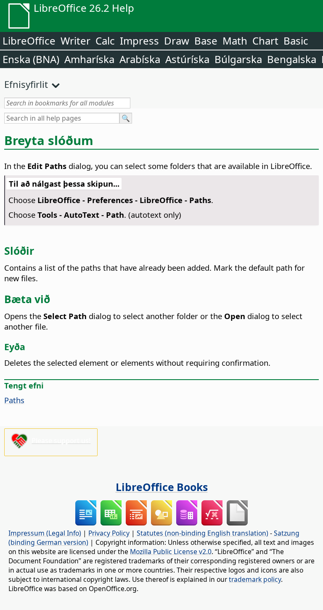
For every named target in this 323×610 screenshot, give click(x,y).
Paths (14, 400)
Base (205, 41)
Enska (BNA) (31, 59)
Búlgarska (238, 59)
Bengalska (291, 59)
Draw (176, 41)
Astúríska (187, 59)
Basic (295, 41)
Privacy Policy (109, 533)
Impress (139, 41)
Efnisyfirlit (26, 84)
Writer (75, 41)
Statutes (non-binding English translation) (202, 533)
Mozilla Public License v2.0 (171, 551)
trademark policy (255, 579)
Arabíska (139, 59)
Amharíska (89, 59)
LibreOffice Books (162, 487)
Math (234, 41)
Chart (265, 41)
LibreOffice (29, 41)
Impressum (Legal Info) (44, 533)
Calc (105, 41)
